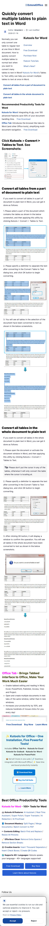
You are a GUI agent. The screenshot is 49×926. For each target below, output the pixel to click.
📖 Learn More (24, 788)
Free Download (30, 50)
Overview (28, 45)
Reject (34, 921)
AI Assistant (29, 812)
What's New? (29, 66)
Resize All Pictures (10, 835)
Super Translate (32, 815)
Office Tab (6, 123)
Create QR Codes (29, 850)
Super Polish (17, 815)
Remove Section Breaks (12, 842)
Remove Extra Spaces (31, 839)
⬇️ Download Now (24, 772)
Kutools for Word (30, 72)
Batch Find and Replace (31, 831)
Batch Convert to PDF (24, 827)
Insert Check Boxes (10, 850)
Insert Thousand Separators (33, 847)
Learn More (41, 724)
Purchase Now (30, 55)
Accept (13, 921)
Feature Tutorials (31, 61)
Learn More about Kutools (24, 873)
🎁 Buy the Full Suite (24, 780)
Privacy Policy (15, 915)
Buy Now (28, 724)
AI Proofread (18, 819)
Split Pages (29, 823)
